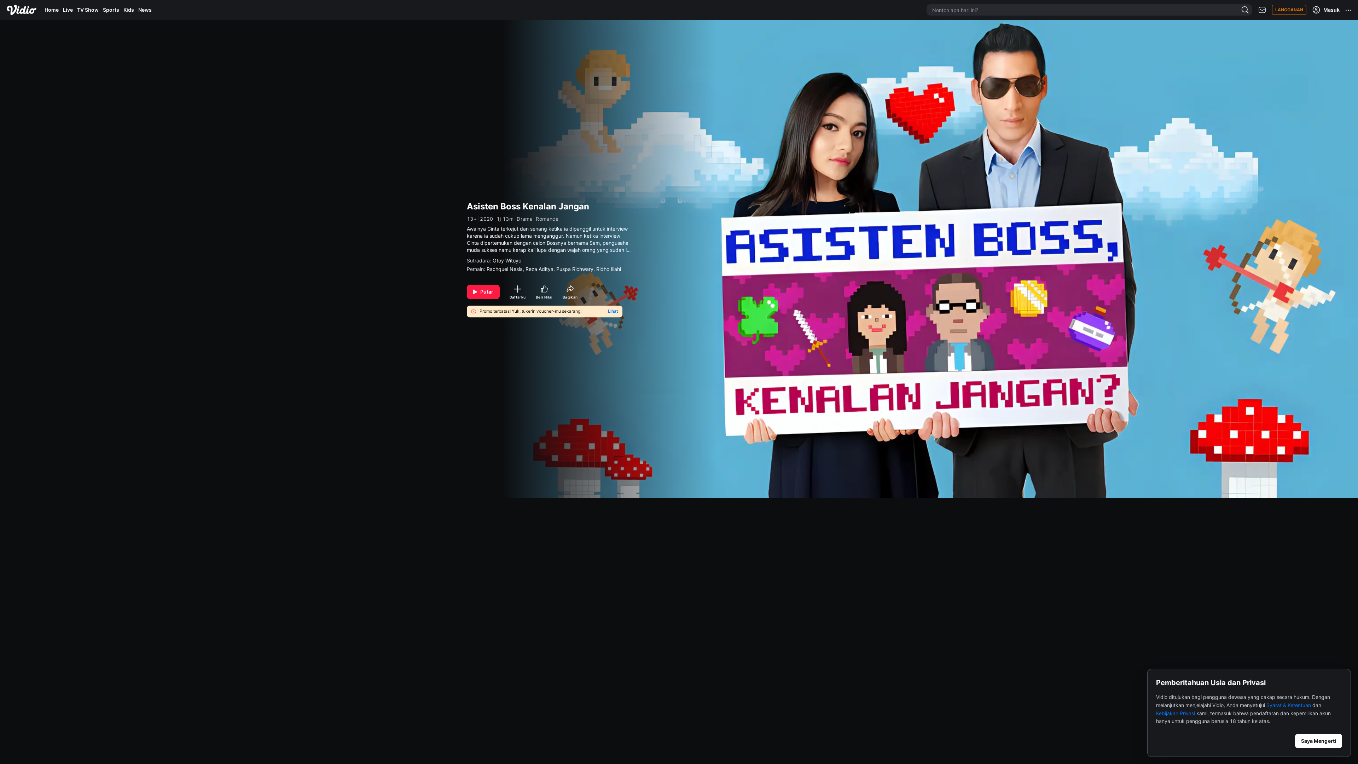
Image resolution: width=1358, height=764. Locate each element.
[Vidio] (21, 10)
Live (68, 10)
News (145, 10)
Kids (128, 10)
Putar (487, 292)
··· (1348, 9)
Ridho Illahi (608, 269)
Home (52, 10)
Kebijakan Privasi (1175, 713)
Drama (525, 219)
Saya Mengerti (1318, 741)
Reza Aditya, (541, 269)
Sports (111, 10)
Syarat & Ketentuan (1288, 705)
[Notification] (1262, 10)
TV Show (88, 10)
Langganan (1289, 9)
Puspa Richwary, (576, 269)
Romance (547, 219)
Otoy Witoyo (507, 260)
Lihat (613, 311)
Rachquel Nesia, (506, 269)
